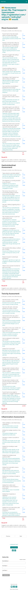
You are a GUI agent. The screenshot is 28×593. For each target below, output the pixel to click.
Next (21, 536)
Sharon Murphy (15, 589)
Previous (8, 536)
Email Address (5, 561)
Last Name (5, 570)
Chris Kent (15, 584)
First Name (5, 565)
